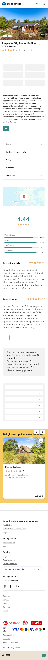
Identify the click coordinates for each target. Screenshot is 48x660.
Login (5, 556)
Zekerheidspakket (10, 564)
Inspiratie (6, 532)
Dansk (5, 611)
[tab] (14, 463)
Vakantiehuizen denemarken (14, 529)
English (6, 600)
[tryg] (37, 625)
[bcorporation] (5, 631)
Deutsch (6, 596)
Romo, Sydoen (13, 467)
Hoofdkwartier (9, 543)
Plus (4, 546)
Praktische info (9, 560)
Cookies (6, 639)
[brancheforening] (12, 625)
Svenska (6, 607)
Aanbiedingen (8, 525)
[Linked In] (19, 586)
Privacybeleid (8, 635)
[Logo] (10, 4)
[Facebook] (12, 586)
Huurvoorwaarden (10, 642)
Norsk (5, 603)
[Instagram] (6, 586)
